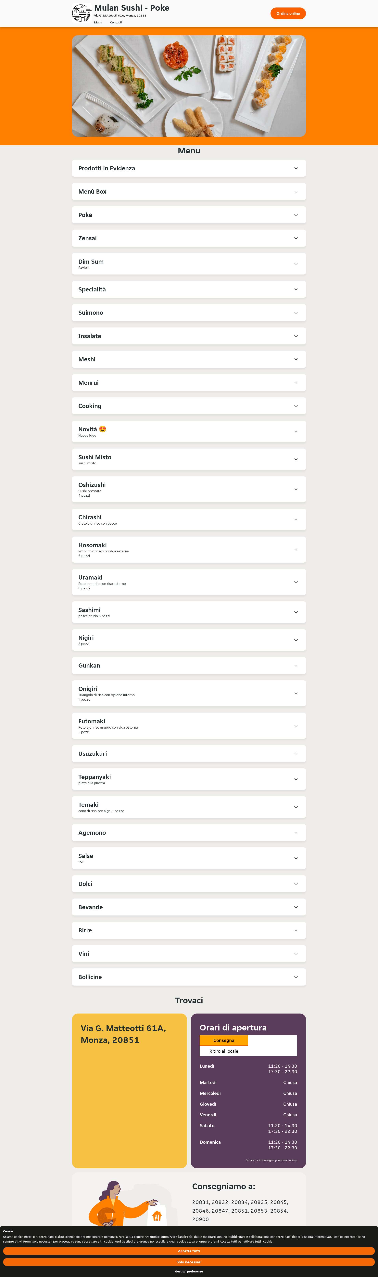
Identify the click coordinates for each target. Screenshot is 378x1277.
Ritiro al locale (223, 1051)
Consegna (223, 1040)
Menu (98, 22)
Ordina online (288, 13)
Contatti (116, 22)
